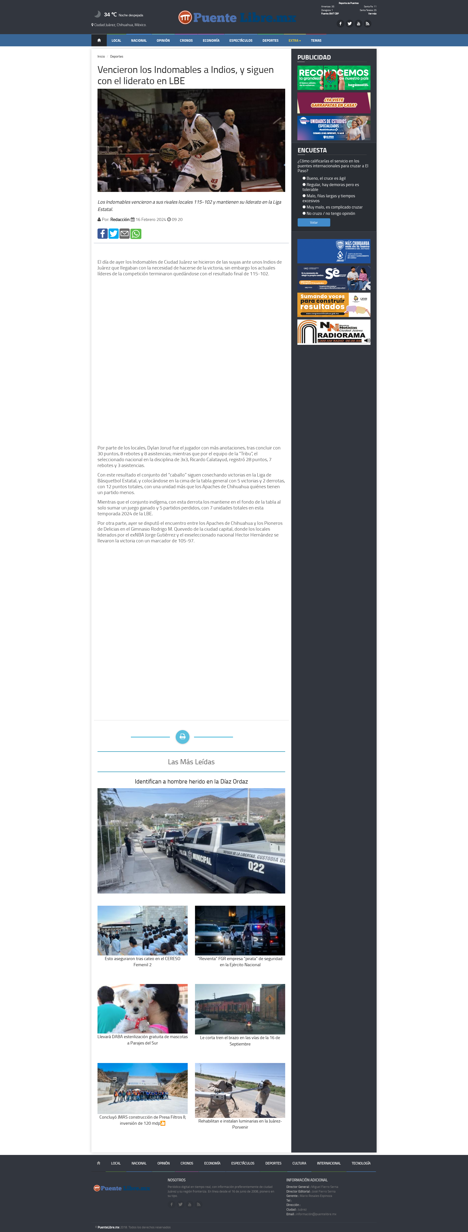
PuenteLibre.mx (109, 1227)
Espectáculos (241, 40)
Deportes (271, 40)
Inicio (101, 56)
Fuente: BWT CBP (330, 13)
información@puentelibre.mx (311, 1214)
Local (116, 40)
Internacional (329, 1163)
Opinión (163, 40)
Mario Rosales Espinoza (309, 1195)
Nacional (139, 40)
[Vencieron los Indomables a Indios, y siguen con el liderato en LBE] (103, 233)
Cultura (299, 1163)
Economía (211, 40)
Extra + (295, 40)
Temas (316, 40)
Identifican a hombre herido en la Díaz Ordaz (191, 781)
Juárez (296, 1209)
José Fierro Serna (311, 1191)
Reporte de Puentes (349, 3)
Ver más (372, 13)
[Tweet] (113, 233)
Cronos (186, 40)
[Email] (124, 233)
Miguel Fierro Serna (312, 1186)
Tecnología (361, 1163)
